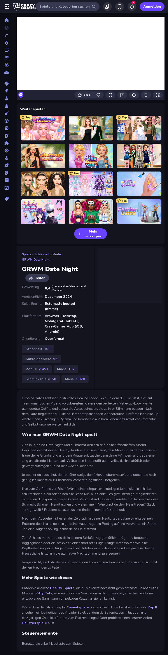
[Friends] (107, 6)
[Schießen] (6, 150)
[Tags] (6, 199)
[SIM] (6, 158)
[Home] (6, 20)
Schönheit (41, 254)
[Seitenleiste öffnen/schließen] (7, 6)
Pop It (152, 607)
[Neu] (6, 35)
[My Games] (119, 6)
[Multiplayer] (6, 65)
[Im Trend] (6, 42)
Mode (56, 254)
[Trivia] (6, 180)
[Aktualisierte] (6, 50)
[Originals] (6, 57)
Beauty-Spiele (62, 588)
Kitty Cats (44, 593)
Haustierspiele (34, 623)
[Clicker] (6, 113)
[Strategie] (6, 173)
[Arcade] (6, 98)
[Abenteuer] (6, 83)
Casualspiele (78, 607)
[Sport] (6, 165)
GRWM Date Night (35, 259)
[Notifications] (132, 6)
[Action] (6, 91)
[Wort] (6, 187)
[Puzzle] (6, 143)
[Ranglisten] (6, 72)
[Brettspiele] (6, 106)
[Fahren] (6, 120)
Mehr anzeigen (93, 234)
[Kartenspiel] (6, 135)
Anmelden (152, 6)
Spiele (26, 254)
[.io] (6, 128)
